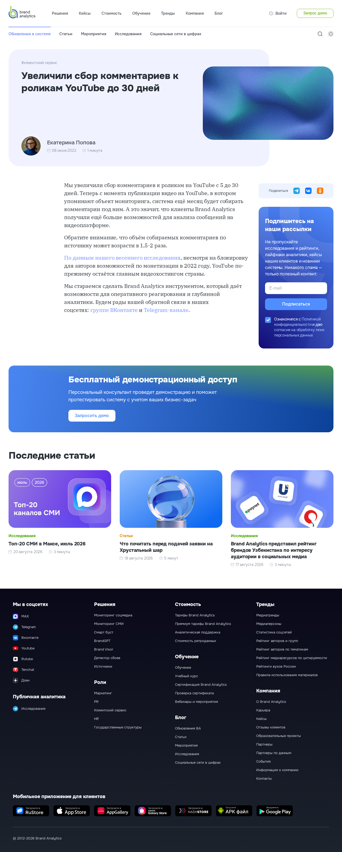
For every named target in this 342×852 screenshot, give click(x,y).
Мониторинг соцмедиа (113, 615)
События (263, 761)
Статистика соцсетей (274, 632)
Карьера (263, 710)
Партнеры (264, 744)
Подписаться (296, 304)
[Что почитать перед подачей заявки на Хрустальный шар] (171, 518)
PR (96, 702)
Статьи (65, 33)
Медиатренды (267, 615)
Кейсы (85, 13)
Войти (281, 13)
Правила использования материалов (287, 675)
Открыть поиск (320, 34)
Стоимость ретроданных (195, 641)
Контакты (264, 778)
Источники (103, 666)
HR (96, 719)
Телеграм (296, 191)
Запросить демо (92, 415)
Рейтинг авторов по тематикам (282, 649)
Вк (308, 191)
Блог (219, 13)
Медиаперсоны (268, 624)
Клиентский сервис (110, 710)
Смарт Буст (103, 632)
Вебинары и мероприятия (196, 702)
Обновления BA (188, 728)
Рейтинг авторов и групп (277, 641)
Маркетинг (103, 693)
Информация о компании (277, 770)
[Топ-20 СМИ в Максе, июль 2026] (60, 518)
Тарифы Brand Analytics (195, 615)
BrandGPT (102, 641)
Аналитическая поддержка (197, 632)
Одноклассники (320, 191)
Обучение (183, 667)
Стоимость (112, 13)
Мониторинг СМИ (109, 624)
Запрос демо (315, 13)
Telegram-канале (166, 310)
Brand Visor (103, 649)
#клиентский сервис (39, 62)
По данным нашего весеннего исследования (122, 257)
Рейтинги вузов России (276, 666)
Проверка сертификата (194, 693)
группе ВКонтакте (114, 310)
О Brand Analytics (271, 702)
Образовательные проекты (278, 736)
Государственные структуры (118, 727)
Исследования (128, 33)
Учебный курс (186, 676)
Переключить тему (330, 34)
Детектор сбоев (107, 658)
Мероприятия (93, 33)
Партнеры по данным (273, 753)
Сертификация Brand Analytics (201, 685)
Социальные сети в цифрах (175, 33)
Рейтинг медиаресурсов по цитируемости (291, 658)
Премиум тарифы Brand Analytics (203, 624)
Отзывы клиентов (270, 727)
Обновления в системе (30, 33)
